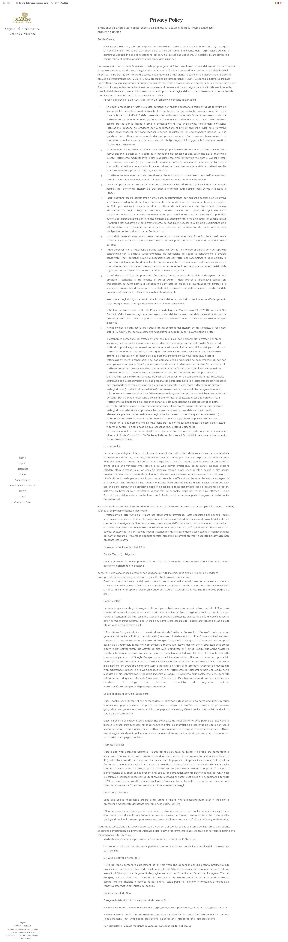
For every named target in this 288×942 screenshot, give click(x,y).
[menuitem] (22, 457)
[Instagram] (8, 3)
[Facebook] (4, 3)
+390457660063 (61, 3)
